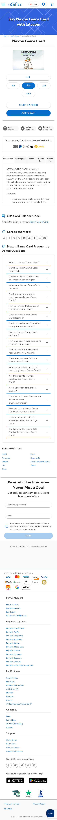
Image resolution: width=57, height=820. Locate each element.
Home (6, 36)
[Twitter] (14, 238)
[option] (13, 85)
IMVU (4, 454)
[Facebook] (9, 238)
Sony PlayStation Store (39, 462)
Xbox (4, 469)
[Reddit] (29, 238)
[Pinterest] (19, 238)
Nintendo (6, 458)
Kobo (32, 454)
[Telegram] (44, 238)
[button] (43, 4)
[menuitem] (28, 262)
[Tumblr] (34, 238)
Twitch (33, 465)
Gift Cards (15, 36)
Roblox (5, 462)
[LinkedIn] (24, 238)
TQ (3, 465)
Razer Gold (35, 458)
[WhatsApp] (39, 238)
